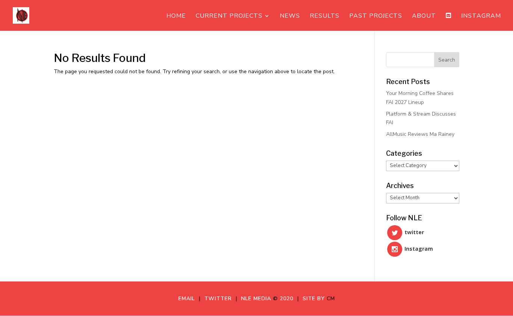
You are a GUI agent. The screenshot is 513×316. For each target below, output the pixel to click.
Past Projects (375, 16)
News (290, 16)
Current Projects (229, 16)
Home (176, 16)
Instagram (481, 16)
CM (331, 298)
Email (188, 298)
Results (324, 16)
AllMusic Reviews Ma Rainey (420, 134)
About (424, 16)
